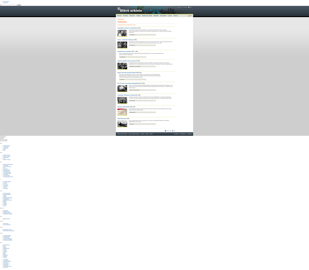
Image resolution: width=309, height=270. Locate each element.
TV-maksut (5, 265)
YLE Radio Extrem (7, 173)
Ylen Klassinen (6, 171)
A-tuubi (4, 250)
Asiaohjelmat (6, 198)
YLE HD (5, 187)
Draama (5, 204)
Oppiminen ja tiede (7, 200)
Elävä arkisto (120, 19)
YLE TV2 (5, 184)
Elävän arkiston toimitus (134, 134)
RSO (4, 246)
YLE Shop (5, 262)
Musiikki (156, 15)
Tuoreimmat (5, 146)
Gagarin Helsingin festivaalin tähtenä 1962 (127, 72)
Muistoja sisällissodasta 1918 (124, 106)
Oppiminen (5, 255)
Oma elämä (163, 15)
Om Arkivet (176, 134)
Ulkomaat (132, 15)
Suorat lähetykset (7, 194)
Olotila (4, 247)
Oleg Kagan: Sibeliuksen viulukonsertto (127, 95)
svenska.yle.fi (6, 260)
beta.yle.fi (5, 251)
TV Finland (5, 188)
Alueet (4, 149)
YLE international (7, 261)
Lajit (4, 158)
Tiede (4, 252)
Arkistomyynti (6, 264)
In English (189, 134)
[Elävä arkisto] (134, 10)
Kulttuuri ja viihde (147, 15)
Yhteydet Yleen (6, 236)
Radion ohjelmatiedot (8, 164)
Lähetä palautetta (7, 235)
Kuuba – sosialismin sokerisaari (125, 39)
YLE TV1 (5, 182)
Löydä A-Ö (5, 2)
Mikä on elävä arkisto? (122, 134)
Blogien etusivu (6, 218)
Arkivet (175, 15)
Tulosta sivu (168, 130)
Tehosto (5, 257)
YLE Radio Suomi (7, 166)
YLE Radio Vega (6, 172)
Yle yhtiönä (5, 259)
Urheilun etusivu (6, 155)
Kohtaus (5, 249)
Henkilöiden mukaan (7, 213)
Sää (4, 150)
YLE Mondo (5, 174)
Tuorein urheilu (6, 156)
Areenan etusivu (6, 193)
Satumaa (5, 256)
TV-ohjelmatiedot (7, 181)
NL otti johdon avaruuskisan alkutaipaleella (128, 83)
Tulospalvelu (6, 157)
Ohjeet (151, 134)
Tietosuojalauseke (7, 266)
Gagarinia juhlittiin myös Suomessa (126, 61)
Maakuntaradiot (6, 170)
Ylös (174, 130)
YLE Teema (5, 185)
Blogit (4, 254)
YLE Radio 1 (6, 165)
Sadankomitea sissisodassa (124, 51)
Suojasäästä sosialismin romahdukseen (127, 28)
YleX (4, 167)
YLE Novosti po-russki (8, 176)
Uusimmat (5, 210)
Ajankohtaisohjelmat (7, 197)
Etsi (1, 5)
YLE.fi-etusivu (6, 1)
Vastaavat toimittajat (7, 239)
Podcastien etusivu (7, 229)
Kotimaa (125, 15)
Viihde (4, 202)
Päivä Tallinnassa (121, 118)
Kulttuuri (5, 201)
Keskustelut (5, 223)
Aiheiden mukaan (7, 212)
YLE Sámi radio (6, 175)
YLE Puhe (5, 168)
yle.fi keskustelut (6, 224)
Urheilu (138, 15)
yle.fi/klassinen (6, 245)
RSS (190, 15)
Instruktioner (183, 134)
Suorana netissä (6, 159)
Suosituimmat (6, 211)
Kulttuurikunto (6, 248)
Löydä (19, 5)
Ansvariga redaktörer (7, 240)
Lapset (170, 15)
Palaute (142, 134)
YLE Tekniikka (6, 237)
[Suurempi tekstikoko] (189, 7)
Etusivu (119, 15)
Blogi (147, 134)
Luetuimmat (5, 148)
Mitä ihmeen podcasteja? (8, 230)
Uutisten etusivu (6, 145)
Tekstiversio (179, 7)
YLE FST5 (5, 186)
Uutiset (4, 195)
